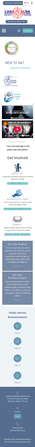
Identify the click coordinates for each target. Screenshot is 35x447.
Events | (16, 234)
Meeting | (8, 234)
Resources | (16, 209)
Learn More (17, 266)
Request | (7, 209)
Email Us (17, 412)
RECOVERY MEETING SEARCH (17, 3)
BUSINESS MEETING (16, 21)
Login (17, 416)
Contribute (27, 31)
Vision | (10, 183)
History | (17, 183)
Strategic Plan (26, 209)
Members (24, 183)
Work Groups (25, 234)
